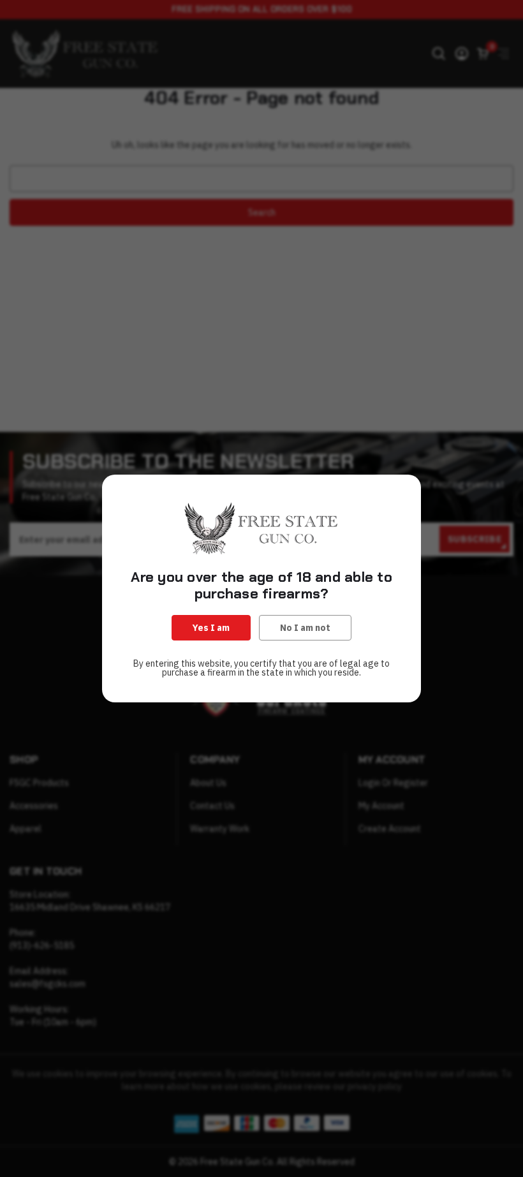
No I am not (305, 627)
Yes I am (211, 627)
